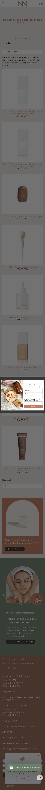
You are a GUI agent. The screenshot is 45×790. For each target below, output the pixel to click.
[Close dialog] (42, 381)
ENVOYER (33, 406)
